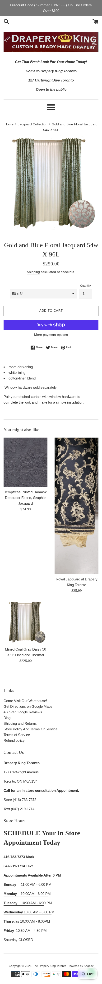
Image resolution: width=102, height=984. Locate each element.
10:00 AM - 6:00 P (27, 912)
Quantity (85, 285)
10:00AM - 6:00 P (26, 894)
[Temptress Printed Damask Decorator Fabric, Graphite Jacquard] (25, 462)
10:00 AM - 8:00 (24, 921)
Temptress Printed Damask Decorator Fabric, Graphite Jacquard (25, 497)
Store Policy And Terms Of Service (30, 729)
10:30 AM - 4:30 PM (31, 931)
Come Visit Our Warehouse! (25, 701)
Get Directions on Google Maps (28, 706)
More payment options (51, 335)
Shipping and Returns (20, 723)
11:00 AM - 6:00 (24, 884)
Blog (7, 718)
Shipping (33, 272)
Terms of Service (17, 735)
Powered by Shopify (80, 966)
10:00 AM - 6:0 (24, 903)
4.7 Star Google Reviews (23, 712)
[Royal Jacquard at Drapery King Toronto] (76, 506)
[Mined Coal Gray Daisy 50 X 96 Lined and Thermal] (25, 622)
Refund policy (14, 740)
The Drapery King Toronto (49, 966)
